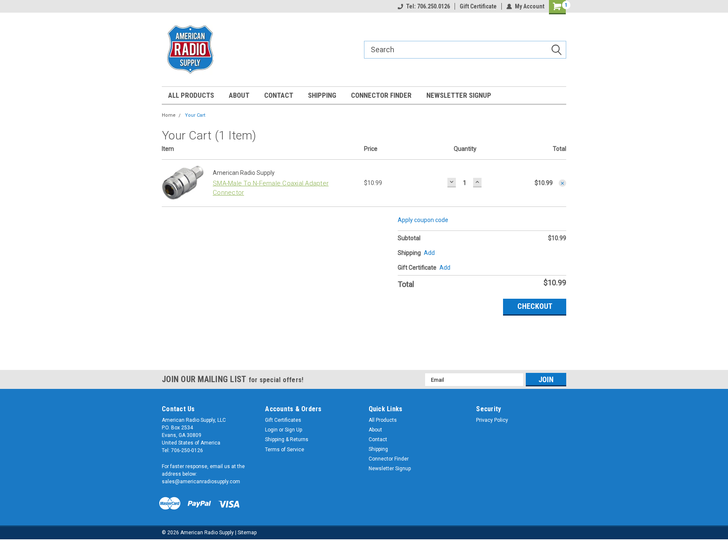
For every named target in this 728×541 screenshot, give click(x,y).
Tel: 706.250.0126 (428, 6)
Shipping (322, 95)
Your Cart (195, 115)
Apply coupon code (423, 220)
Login (271, 430)
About (239, 95)
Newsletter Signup (458, 95)
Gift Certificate (478, 6)
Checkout (534, 306)
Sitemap (247, 533)
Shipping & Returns (286, 439)
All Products (191, 95)
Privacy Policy (492, 420)
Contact (278, 95)
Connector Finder (381, 95)
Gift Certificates (283, 420)
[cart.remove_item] (562, 183)
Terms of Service (284, 450)
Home (169, 115)
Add (444, 267)
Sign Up (293, 430)
